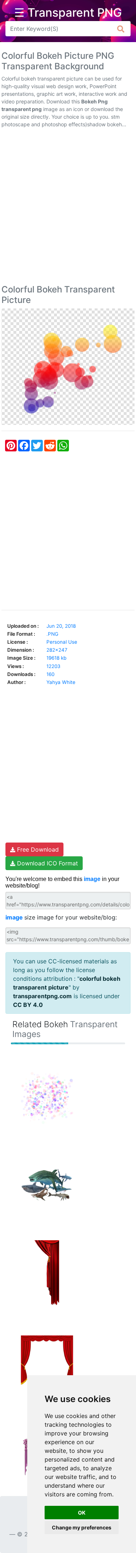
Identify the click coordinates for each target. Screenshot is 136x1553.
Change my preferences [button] (81, 1527)
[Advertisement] (68, 208)
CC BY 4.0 (28, 1004)
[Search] (121, 28)
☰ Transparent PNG (68, 13)
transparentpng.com (42, 996)
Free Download (37, 849)
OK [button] (82, 1512)
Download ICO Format (46, 863)
